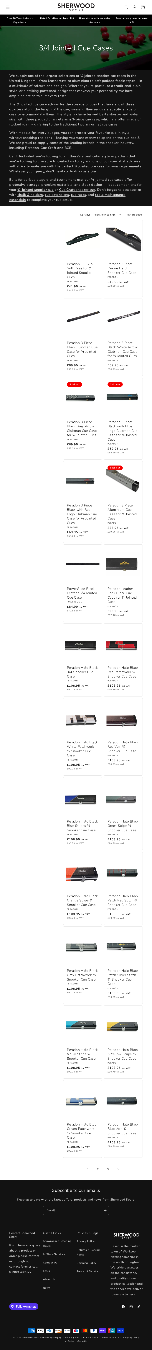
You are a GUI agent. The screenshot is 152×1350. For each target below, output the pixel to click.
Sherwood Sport (30, 1337)
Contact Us (50, 1262)
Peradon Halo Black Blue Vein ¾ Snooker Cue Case (123, 1128)
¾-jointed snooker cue (35, 189)
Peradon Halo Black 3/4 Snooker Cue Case (82, 672)
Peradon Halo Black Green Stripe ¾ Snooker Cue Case (123, 825)
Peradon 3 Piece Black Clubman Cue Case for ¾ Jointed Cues (82, 349)
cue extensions (57, 194)
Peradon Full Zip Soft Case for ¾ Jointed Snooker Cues (80, 270)
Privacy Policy (86, 1241)
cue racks (78, 194)
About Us (49, 1279)
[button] (8, 7)
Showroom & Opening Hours (57, 1243)
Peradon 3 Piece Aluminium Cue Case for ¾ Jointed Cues (122, 512)
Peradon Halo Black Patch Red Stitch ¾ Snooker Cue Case (123, 900)
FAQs (46, 1271)
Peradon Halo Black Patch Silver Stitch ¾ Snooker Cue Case (123, 977)
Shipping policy (131, 1337)
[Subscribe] (105, 1210)
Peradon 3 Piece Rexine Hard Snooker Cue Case (122, 268)
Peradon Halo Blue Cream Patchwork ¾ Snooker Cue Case (81, 1131)
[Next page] (118, 1169)
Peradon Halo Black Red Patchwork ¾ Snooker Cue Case (123, 672)
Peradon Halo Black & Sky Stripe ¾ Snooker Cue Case (82, 1054)
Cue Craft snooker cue (77, 189)
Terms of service (110, 1337)
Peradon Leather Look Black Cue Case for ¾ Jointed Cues (122, 595)
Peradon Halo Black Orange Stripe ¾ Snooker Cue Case (82, 900)
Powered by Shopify (51, 1337)
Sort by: (85, 214)
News (46, 1288)
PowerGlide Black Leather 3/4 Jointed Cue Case (82, 593)
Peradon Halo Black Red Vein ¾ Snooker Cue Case (123, 746)
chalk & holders (30, 194)
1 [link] (88, 1169)
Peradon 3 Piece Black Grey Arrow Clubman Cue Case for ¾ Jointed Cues (82, 428)
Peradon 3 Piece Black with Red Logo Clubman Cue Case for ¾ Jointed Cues (82, 514)
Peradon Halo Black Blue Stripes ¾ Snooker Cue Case (82, 825)
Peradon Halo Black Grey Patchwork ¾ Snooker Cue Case (82, 975)
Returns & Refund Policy (88, 1252)
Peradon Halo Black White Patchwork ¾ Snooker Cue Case (82, 749)
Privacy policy (90, 1337)
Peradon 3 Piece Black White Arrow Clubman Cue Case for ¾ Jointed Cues (123, 349)
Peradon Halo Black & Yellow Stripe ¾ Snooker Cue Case (123, 1054)
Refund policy (72, 1337)
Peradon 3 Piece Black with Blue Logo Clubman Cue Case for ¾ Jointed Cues (123, 431)
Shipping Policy (86, 1263)
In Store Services (54, 1254)
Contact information (77, 1341)
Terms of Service (88, 1271)
